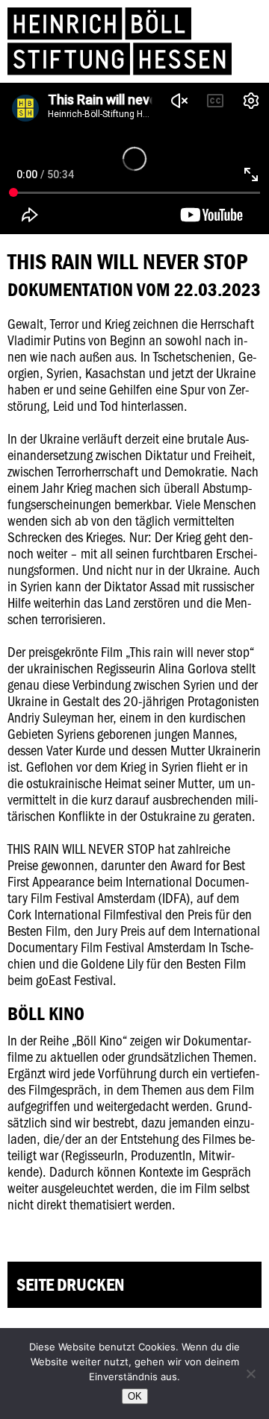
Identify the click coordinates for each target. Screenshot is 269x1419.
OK (135, 1396)
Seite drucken (70, 1284)
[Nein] (250, 1373)
